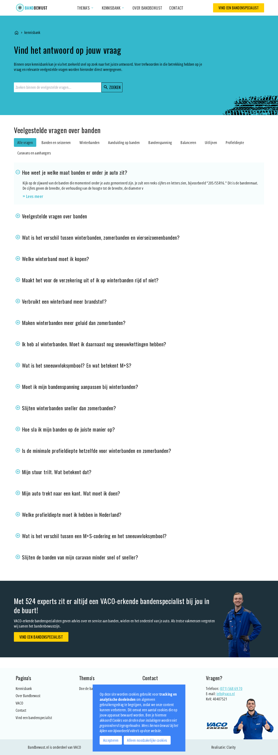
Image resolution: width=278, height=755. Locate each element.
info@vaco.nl (226, 693)
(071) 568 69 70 (231, 688)
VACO (19, 703)
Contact (176, 8)
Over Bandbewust (28, 695)
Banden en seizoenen (56, 142)
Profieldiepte (235, 142)
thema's (85, 8)
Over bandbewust (147, 8)
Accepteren (111, 740)
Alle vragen (25, 142)
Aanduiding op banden (124, 142)
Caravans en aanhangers (34, 153)
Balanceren (188, 142)
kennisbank (113, 8)
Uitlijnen (211, 142)
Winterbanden (89, 142)
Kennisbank (24, 688)
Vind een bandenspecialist (238, 7)
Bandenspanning (160, 142)
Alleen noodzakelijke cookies (147, 740)
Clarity (231, 747)
